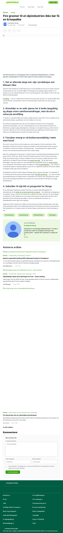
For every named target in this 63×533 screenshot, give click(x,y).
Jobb (4, 503)
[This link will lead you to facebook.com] (4, 490)
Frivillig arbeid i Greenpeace (12, 507)
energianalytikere (44, 164)
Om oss (22, 7)
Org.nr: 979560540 (38, 519)
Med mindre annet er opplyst (10, 531)
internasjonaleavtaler (24, 412)
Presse (5, 499)
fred (34, 274)
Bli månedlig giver (8, 523)
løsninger (29, 274)
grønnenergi (21, 274)
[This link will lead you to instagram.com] (8, 490)
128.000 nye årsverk (41, 174)
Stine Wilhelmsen (7, 266)
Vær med (40, 7)
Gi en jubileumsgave (38, 495)
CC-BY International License (51, 531)
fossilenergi (21, 255)
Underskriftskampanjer (10, 515)
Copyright (35, 515)
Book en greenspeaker (9, 511)
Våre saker (31, 7)
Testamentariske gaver (39, 503)
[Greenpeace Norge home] (12, 2)
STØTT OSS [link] (53, 2)
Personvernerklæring (38, 507)
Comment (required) (11, 441)
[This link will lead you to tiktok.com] (16, 490)
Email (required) (36, 459)
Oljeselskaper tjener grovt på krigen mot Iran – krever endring (24, 276)
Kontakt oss (6, 495)
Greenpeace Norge (13, 23)
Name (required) (10, 459)
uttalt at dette (53, 162)
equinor (28, 255)
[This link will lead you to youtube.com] (20, 490)
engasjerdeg (13, 255)
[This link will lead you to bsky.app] (12, 490)
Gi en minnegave (37, 499)
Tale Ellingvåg (7, 284)
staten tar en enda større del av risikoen (28, 192)
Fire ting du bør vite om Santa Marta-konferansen (20, 415)
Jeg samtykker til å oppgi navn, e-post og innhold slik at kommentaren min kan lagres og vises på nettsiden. (31, 467)
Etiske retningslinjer (38, 511)
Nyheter (5, 12)
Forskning (6, 98)
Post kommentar (13, 472)
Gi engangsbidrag (8, 519)
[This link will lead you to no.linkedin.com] (24, 490)
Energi (13, 12)
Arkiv (34, 523)
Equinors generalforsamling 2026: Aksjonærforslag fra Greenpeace (26, 258)
